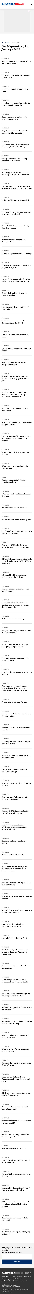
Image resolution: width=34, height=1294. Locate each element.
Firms (3, 1276)
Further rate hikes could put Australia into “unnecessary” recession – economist (14, 395)
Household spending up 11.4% (14, 938)
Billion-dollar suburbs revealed (15, 200)
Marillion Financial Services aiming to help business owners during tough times (15, 605)
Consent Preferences (16, 1279)
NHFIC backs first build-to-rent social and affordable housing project (15, 1204)
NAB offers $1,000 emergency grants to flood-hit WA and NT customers (14, 952)
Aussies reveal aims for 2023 (14, 1148)
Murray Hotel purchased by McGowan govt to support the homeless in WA (14, 827)
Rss (27, 1281)
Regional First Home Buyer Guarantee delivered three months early (16, 1079)
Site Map (7, 43)
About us (15, 1281)
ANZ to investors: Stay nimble (14, 508)
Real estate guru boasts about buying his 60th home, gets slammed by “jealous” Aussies (14, 688)
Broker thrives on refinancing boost (17, 520)
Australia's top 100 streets (13, 855)
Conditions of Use (6, 1281)
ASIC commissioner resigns (14, 619)
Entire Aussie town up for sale (14, 702)
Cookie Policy (5, 1279)
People (8, 1276)
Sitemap (22, 1281)
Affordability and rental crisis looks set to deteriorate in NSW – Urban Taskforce (17, 561)
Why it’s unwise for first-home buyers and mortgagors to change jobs (16, 378)
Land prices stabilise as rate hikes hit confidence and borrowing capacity (16, 438)
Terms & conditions (17, 1276)
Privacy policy (27, 1276)
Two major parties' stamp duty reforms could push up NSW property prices (15, 869)
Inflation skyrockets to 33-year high (17, 254)
